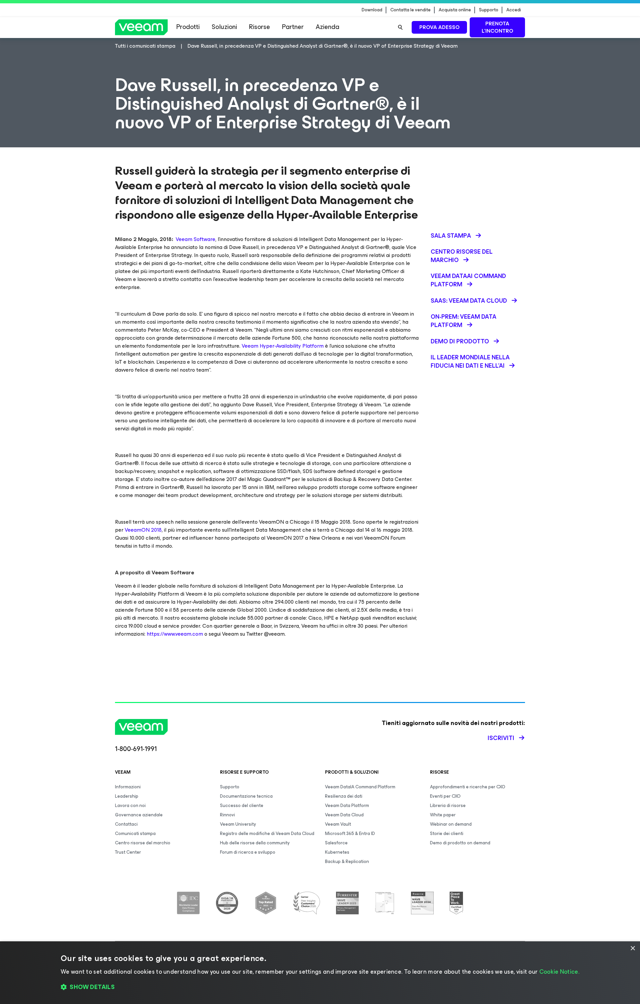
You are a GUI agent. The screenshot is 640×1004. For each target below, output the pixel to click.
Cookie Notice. (559, 972)
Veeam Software (195, 239)
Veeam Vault (338, 824)
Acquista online (455, 10)
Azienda (327, 26)
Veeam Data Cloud (344, 815)
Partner (293, 26)
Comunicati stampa (135, 833)
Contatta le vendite (410, 10)
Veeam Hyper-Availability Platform (283, 345)
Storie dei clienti (446, 833)
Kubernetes (337, 852)
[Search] (400, 27)
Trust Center (128, 852)
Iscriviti (501, 738)
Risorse (259, 26)
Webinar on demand (451, 824)
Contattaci (126, 824)
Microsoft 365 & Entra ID (350, 833)
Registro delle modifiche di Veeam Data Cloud (267, 833)
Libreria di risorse (448, 805)
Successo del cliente (241, 805)
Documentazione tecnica (246, 796)
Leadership (126, 796)
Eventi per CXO (445, 796)
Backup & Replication (347, 861)
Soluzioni (224, 26)
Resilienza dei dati (343, 796)
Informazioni (128, 787)
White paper (443, 815)
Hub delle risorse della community (255, 843)
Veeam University (238, 824)
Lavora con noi (130, 805)
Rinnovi (227, 815)
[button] (320, 987)
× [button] (632, 948)
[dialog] (320, 972)
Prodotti (188, 26)
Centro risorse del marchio (142, 843)
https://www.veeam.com (175, 633)
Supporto (488, 10)
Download (372, 10)
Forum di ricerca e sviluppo (247, 852)
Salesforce (336, 843)
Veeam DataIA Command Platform (360, 787)
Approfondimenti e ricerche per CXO (467, 787)
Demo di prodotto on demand (460, 843)
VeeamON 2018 (143, 529)
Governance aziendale (139, 815)
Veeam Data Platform (347, 805)
